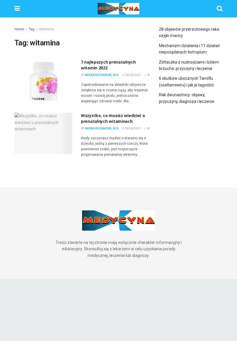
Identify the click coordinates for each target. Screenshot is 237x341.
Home (19, 29)
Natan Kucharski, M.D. (102, 75)
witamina (46, 29)
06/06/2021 (133, 75)
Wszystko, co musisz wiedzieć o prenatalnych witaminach (113, 118)
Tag (31, 29)
